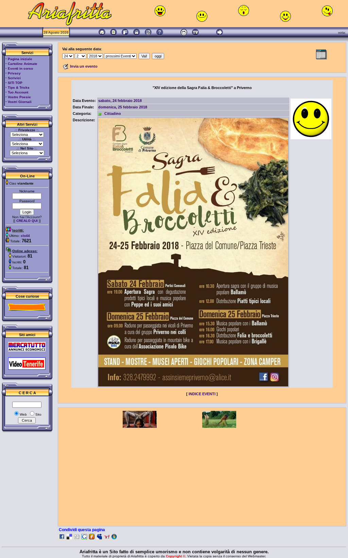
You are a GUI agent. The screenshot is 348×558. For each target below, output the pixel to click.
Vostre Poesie (19, 97)
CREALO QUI (27, 221)
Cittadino (112, 113)
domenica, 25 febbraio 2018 (122, 107)
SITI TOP (15, 83)
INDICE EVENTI (202, 394)
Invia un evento (84, 66)
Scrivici (14, 78)
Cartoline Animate (22, 64)
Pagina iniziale (20, 59)
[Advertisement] (202, 475)
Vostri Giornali (20, 102)
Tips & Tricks (19, 87)
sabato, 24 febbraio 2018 (120, 101)
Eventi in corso (20, 68)
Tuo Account (18, 92)
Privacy (14, 73)
